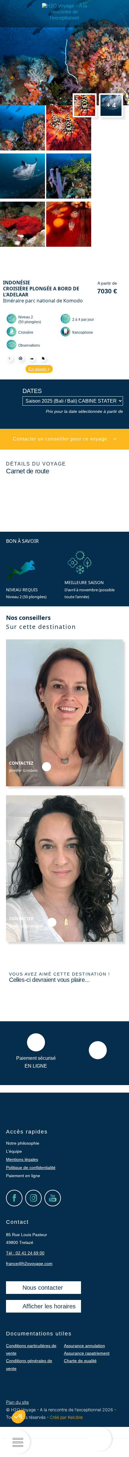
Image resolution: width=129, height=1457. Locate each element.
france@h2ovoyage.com (29, 1263)
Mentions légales (22, 1159)
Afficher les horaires (49, 1306)
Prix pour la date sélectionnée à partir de (84, 411)
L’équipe (14, 1151)
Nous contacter (42, 1287)
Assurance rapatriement (87, 1353)
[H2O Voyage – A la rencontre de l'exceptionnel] (64, 17)
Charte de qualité (80, 1360)
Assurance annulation (84, 1345)
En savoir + (39, 369)
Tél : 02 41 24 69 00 (25, 1253)
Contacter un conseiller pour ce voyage (64, 438)
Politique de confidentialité (31, 1167)
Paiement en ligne (23, 1175)
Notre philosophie (22, 1143)
